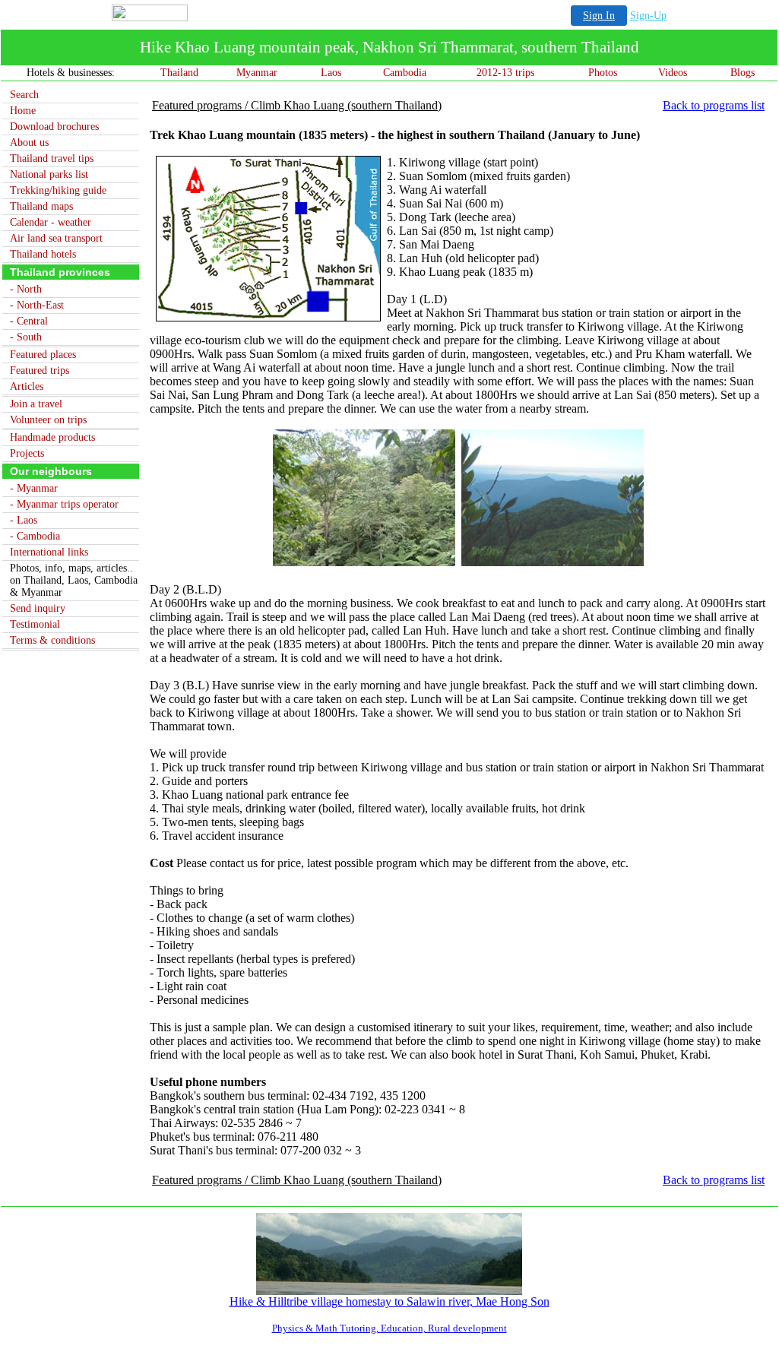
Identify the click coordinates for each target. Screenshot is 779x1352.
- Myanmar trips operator (64, 504)
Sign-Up (648, 15)
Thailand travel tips (51, 158)
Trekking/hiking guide (58, 190)
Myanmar (256, 72)
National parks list (49, 174)
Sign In (599, 15)
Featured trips (39, 370)
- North (26, 289)
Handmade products (52, 437)
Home (23, 110)
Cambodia (404, 72)
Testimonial (35, 624)
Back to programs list (714, 105)
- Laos (23, 520)
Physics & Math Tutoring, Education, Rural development (389, 1328)
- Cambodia (35, 536)
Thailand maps (41, 206)
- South (26, 337)
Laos (331, 72)
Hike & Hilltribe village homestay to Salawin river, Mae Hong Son (389, 1301)
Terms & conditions (52, 640)
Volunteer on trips (48, 420)
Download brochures (54, 126)
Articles (26, 386)
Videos (672, 72)
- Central (29, 321)
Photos (602, 72)
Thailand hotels (43, 254)
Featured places (43, 354)
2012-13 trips (505, 72)
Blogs (742, 72)
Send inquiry (37, 608)
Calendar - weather (50, 222)
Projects (27, 453)
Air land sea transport (56, 238)
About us (29, 142)
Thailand (179, 72)
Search (24, 94)
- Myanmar (34, 488)
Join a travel (36, 404)
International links (49, 552)
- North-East (37, 305)
